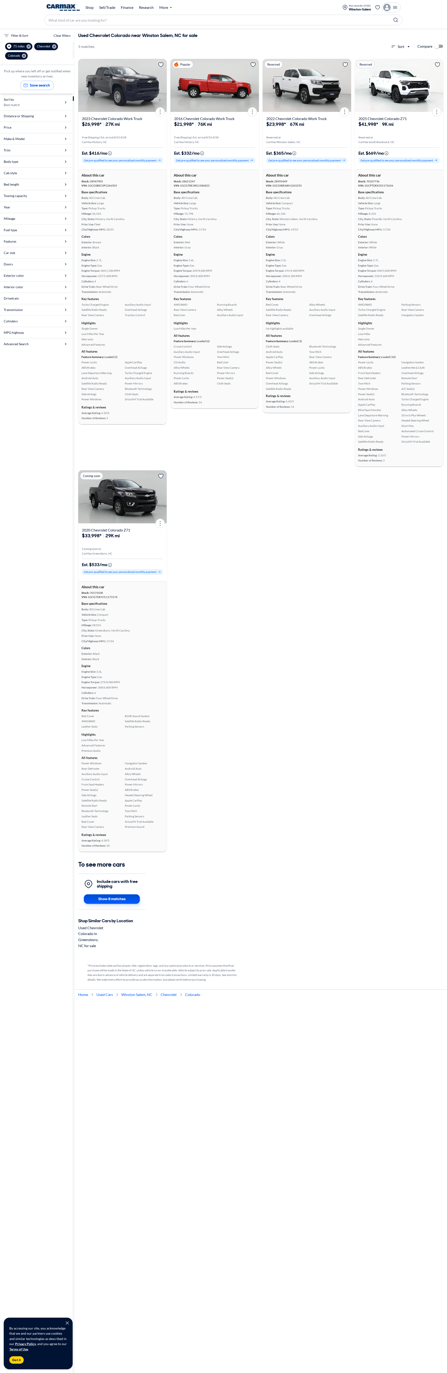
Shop (89, 7)
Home (83, 994)
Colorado (192, 994)
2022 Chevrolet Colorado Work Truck (296, 118)
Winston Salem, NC (136, 994)
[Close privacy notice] (67, 1323)
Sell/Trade (107, 7)
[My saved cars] (377, 7)
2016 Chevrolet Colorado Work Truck (204, 118)
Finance (127, 7)
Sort (401, 46)
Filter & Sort (19, 35)
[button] (18, 46)
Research (146, 7)
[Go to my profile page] (391, 7)
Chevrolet (169, 994)
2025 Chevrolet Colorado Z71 (383, 118)
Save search (40, 85)
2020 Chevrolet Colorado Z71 (106, 530)
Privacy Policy (25, 1344)
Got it (16, 1360)
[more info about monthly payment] (110, 153)
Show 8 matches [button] (111, 898)
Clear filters (62, 35)
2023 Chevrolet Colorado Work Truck (112, 118)
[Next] (161, 85)
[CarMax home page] (63, 7)
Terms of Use (18, 1349)
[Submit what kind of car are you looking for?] (395, 20)
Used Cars (104, 994)
